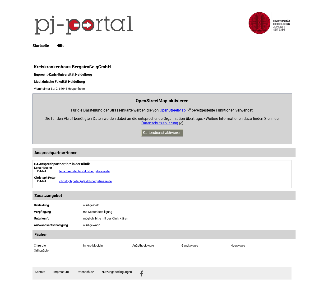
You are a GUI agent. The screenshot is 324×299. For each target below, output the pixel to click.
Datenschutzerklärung (159, 123)
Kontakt (40, 272)
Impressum (61, 272)
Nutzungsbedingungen (117, 272)
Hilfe (60, 46)
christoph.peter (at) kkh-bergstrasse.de (85, 181)
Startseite (40, 46)
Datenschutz (85, 272)
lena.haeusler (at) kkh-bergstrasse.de (84, 171)
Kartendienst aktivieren (162, 133)
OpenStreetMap (173, 110)
